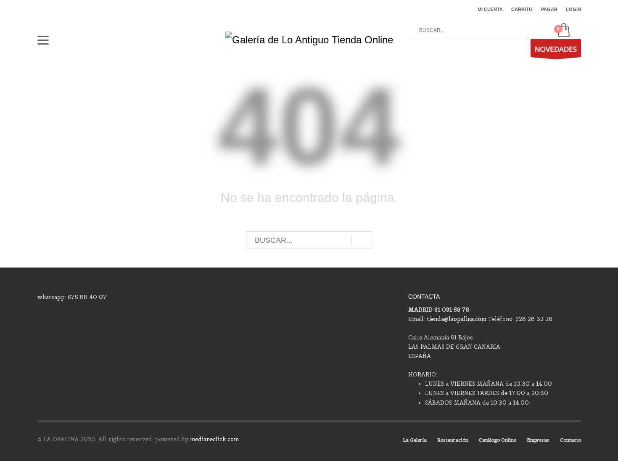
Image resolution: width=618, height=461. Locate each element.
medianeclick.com (214, 439)
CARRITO (522, 9)
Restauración (452, 440)
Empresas (538, 440)
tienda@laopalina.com (456, 319)
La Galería (415, 440)
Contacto (570, 440)
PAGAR (549, 9)
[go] (531, 30)
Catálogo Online (497, 440)
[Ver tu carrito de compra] (563, 30)
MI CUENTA (490, 9)
